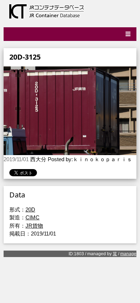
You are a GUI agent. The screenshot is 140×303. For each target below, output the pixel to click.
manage (128, 253)
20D (30, 209)
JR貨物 (34, 226)
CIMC (32, 217)
